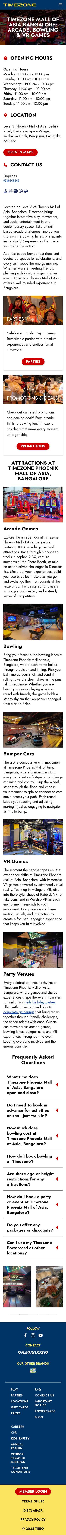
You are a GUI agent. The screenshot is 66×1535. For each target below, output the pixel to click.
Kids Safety (20, 1439)
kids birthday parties (40, 1002)
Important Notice (43, 1403)
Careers (17, 1427)
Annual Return (17, 1446)
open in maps (20, 152)
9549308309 (11, 181)
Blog (39, 1417)
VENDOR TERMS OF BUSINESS (18, 1458)
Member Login (33, 1491)
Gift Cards (20, 1407)
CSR (14, 1433)
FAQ (38, 1390)
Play (14, 1390)
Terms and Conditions (20, 1470)
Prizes (16, 1413)
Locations (19, 1401)
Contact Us (44, 1395)
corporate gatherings (18, 1012)
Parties (17, 1395)
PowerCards (45, 1411)
